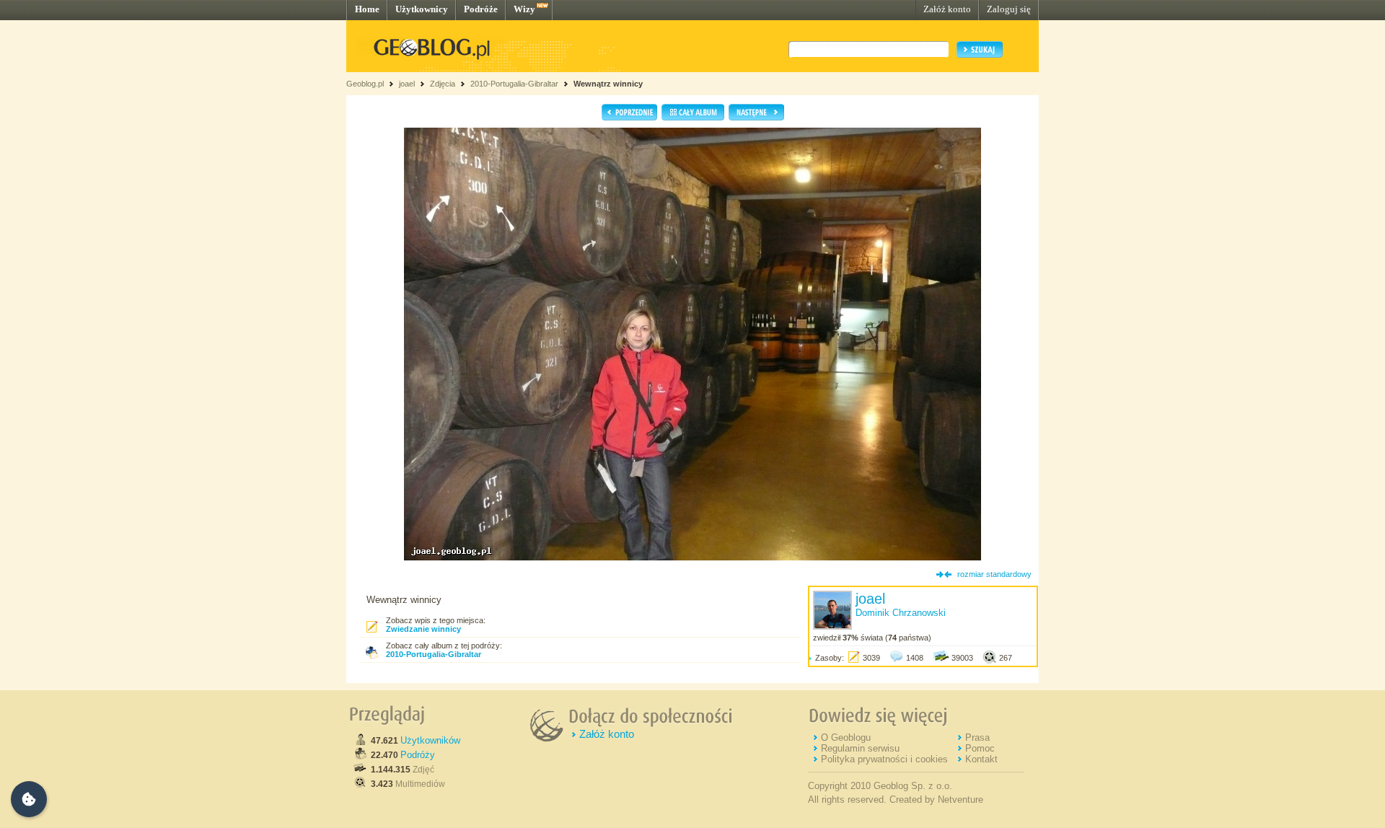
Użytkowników (430, 740)
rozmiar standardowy (994, 574)
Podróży (417, 754)
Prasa (977, 737)
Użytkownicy (421, 9)
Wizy (524, 9)
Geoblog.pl (365, 83)
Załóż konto (947, 9)
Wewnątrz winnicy (608, 83)
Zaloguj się (1009, 9)
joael (407, 83)
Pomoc (980, 748)
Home (367, 9)
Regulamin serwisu (860, 748)
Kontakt (981, 759)
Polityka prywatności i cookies (884, 759)
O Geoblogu (846, 737)
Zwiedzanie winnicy (423, 629)
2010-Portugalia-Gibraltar (514, 83)
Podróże (481, 9)
